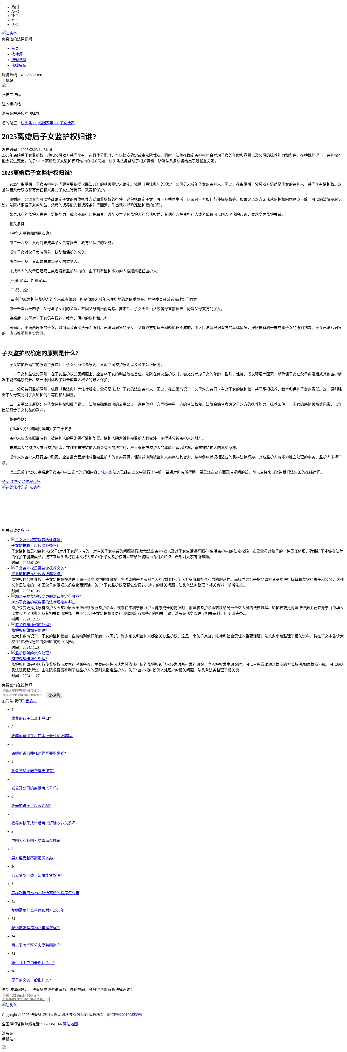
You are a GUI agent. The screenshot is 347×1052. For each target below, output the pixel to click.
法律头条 (18, 65)
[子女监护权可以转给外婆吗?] (36, 540)
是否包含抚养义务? (36, 574)
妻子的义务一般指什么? (31, 980)
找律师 (17, 54)
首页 (15, 48)
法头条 (107, 472)
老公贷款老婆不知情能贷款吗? (36, 875)
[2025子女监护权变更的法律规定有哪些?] (46, 597)
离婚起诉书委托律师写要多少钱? (38, 753)
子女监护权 (11, 482)
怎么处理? (29, 659)
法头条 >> (29, 123)
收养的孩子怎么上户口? (31, 718)
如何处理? (29, 630)
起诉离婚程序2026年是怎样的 (35, 928)
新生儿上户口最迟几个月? (33, 963)
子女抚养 (67, 123)
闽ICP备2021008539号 (124, 1015)
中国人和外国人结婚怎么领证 (35, 841)
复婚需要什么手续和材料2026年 (37, 910)
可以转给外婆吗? (34, 546)
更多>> (23, 530)
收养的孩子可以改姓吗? (31, 806)
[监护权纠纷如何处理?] (31, 625)
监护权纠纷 (31, 482)
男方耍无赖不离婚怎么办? (33, 858)
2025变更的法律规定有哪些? (44, 602)
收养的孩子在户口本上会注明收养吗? (42, 736)
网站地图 (70, 1024)
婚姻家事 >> (48, 123)
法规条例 (18, 60)
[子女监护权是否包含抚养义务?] (38, 568)
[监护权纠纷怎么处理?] (31, 653)
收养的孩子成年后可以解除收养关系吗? (44, 823)
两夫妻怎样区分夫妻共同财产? (36, 945)
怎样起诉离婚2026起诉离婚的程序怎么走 (45, 893)
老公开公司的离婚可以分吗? (34, 788)
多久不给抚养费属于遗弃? (33, 771)
